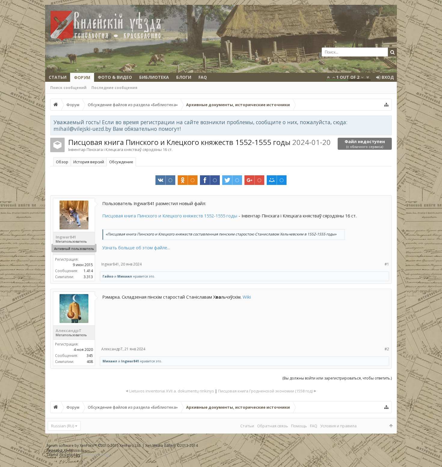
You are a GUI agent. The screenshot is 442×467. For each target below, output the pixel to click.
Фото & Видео (115, 77)
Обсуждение (121, 161)
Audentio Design (95, 454)
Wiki (247, 297)
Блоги (183, 77)
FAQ (202, 77)
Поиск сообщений (68, 87)
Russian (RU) (62, 426)
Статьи (57, 77)
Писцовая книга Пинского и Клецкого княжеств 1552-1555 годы (169, 216)
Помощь (299, 426)
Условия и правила (338, 426)
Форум (82, 77)
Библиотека (154, 77)
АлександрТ (68, 330)
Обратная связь (272, 426)
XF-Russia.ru (74, 450)
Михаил (124, 276)
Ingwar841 (66, 237)
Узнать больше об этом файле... (136, 247)
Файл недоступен (365, 144)
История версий (88, 161)
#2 (387, 349)
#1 (387, 264)
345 (90, 355)
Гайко (108, 276)
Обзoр (62, 161)
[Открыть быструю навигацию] (386, 104)
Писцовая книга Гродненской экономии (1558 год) (265, 391)
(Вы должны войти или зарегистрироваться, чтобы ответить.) (337, 378)
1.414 (88, 270)
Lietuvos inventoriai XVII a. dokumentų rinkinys (171, 391)
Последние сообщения (114, 87)
